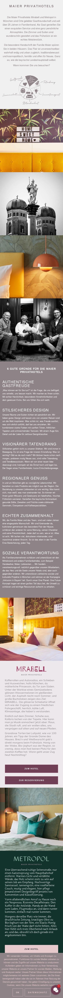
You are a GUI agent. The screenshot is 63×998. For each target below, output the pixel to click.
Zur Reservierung (31, 780)
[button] (56, 990)
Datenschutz (37, 992)
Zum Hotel (32, 769)
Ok (18, 992)
